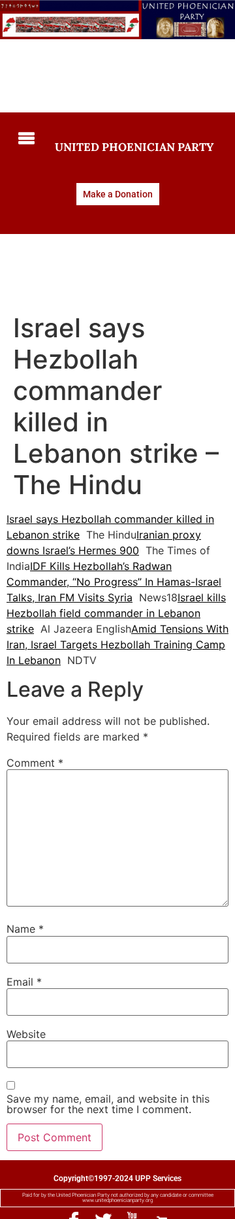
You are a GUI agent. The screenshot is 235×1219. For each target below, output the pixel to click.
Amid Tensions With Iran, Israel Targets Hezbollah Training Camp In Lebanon (117, 644)
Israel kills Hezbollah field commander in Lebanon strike (116, 613)
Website (26, 1034)
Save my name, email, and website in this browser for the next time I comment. (108, 1104)
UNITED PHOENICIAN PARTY (134, 147)
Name (25, 929)
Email (24, 982)
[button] (23, 139)
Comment (35, 763)
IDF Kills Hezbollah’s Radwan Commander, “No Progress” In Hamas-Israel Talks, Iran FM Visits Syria (114, 581)
